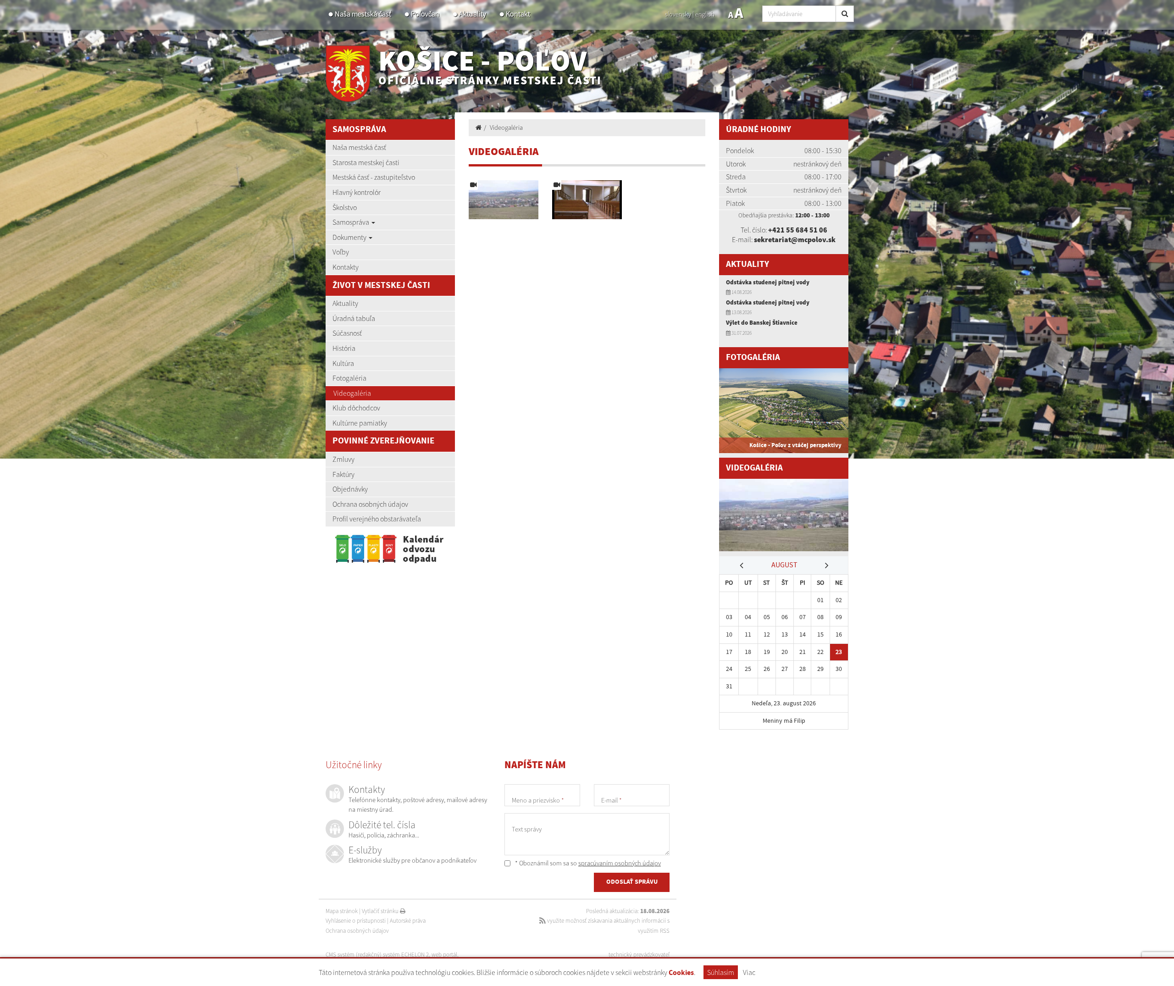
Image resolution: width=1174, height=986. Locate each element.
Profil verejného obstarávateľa (376, 518)
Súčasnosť (347, 333)
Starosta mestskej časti (365, 162)
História (343, 348)
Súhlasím (720, 972)
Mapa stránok (342, 911)
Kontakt (518, 14)
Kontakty (345, 266)
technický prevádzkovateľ (639, 954)
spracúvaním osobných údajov (619, 863)
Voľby (340, 251)
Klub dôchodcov (356, 407)
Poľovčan (425, 14)
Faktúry (343, 474)
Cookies (681, 973)
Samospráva (351, 222)
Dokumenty (350, 237)
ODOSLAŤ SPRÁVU (632, 881)
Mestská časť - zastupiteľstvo (373, 177)
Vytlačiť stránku (381, 911)
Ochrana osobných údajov (370, 504)
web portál (444, 954)
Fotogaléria (349, 377)
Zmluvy (343, 459)
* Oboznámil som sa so (587, 863)
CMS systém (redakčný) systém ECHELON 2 (377, 954)
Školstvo (344, 207)
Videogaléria (352, 393)
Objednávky (350, 488)
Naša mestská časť (363, 14)
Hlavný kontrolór (356, 192)
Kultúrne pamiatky (359, 422)
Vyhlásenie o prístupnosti (356, 921)
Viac (749, 972)
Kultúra (343, 363)
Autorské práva (408, 921)
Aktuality (472, 14)
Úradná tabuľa (353, 318)
